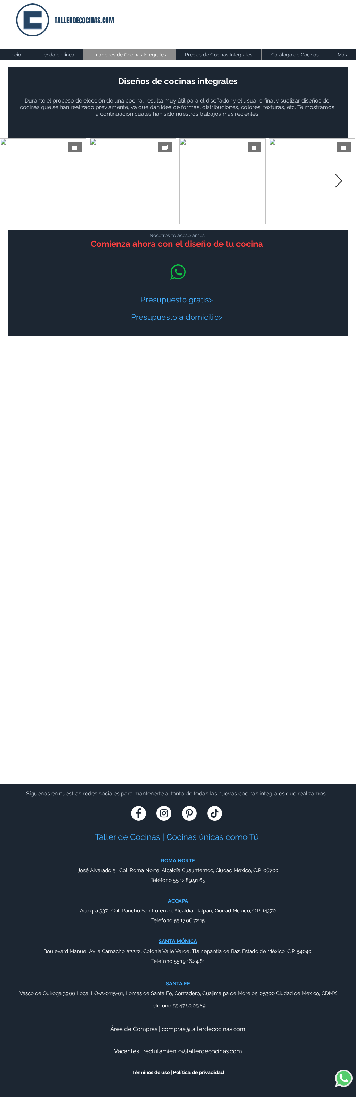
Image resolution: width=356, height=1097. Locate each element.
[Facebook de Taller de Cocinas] (138, 813)
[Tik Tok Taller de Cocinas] (214, 813)
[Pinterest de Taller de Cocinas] (189, 813)
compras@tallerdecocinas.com (203, 1028)
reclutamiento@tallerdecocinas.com (192, 1051)
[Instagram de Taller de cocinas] (163, 813)
